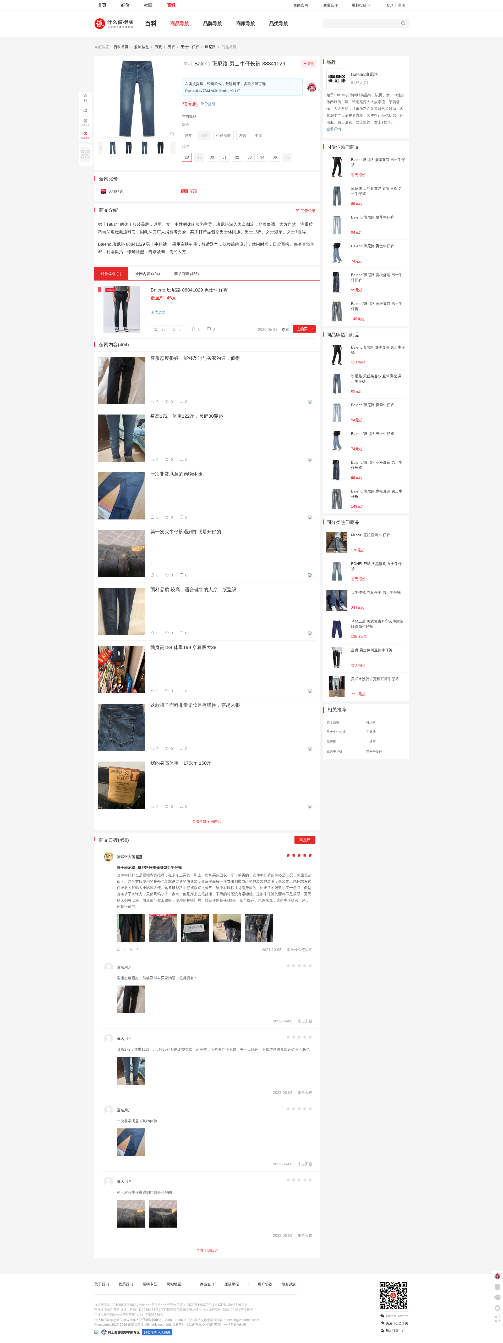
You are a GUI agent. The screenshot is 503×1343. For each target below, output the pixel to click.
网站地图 (174, 1284)
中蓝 (258, 135)
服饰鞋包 (141, 47)
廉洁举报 (231, 1284)
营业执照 (246, 1310)
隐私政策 (289, 1284)
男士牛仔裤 (190, 47)
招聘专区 (150, 1284)
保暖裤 (331, 741)
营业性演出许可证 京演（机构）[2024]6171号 (126, 1310)
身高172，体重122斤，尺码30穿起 (186, 416)
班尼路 (210, 47)
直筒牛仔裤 (334, 751)
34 (262, 157)
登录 (390, 5)
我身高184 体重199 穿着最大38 (183, 647)
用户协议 (265, 1284)
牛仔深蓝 (223, 135)
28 (187, 157)
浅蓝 (188, 135)
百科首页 (121, 47)
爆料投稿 (359, 5)
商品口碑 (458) (186, 274)
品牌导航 (212, 23)
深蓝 (204, 135)
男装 (158, 47)
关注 (311, 63)
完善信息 (308, 211)
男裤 (171, 47)
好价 (125, 5)
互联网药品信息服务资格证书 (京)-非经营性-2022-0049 (199, 1310)
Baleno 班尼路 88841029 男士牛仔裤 (189, 290)
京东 (285, 330)
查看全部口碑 (207, 1250)
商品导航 (179, 23)
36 (275, 157)
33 (250, 157)
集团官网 (300, 5)
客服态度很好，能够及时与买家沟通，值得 (195, 358)
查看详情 (333, 129)
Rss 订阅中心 (395, 1331)
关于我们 (101, 1284)
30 (212, 157)
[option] (114, 147)
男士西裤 (333, 722)
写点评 (304, 840)
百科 (171, 5)
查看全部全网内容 (206, 821)
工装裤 (371, 732)
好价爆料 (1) (111, 274)
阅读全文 (158, 312)
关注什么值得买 (397, 1323)
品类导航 (278, 23)
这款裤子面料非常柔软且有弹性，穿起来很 (195, 705)
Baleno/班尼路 (364, 74)
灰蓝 (243, 135)
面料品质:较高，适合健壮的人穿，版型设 (193, 589)
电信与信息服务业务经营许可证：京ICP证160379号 (175, 1305)
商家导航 (245, 23)
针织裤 (371, 722)
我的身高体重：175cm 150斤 (180, 763)
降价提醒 (208, 104)
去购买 (305, 329)
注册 (401, 5)
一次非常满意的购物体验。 (178, 474)
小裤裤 (371, 741)
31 (224, 157)
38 (287, 157)
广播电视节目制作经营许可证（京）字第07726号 (128, 1315)
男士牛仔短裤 (336, 732)
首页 (102, 5)
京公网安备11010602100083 (115, 1305)
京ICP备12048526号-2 (231, 1305)
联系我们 (125, 1284)
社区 (148, 5)
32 (237, 157)
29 (199, 157)
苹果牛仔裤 (374, 751)
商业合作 (330, 5)
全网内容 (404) (147, 274)
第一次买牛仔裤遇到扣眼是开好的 (185, 531)
